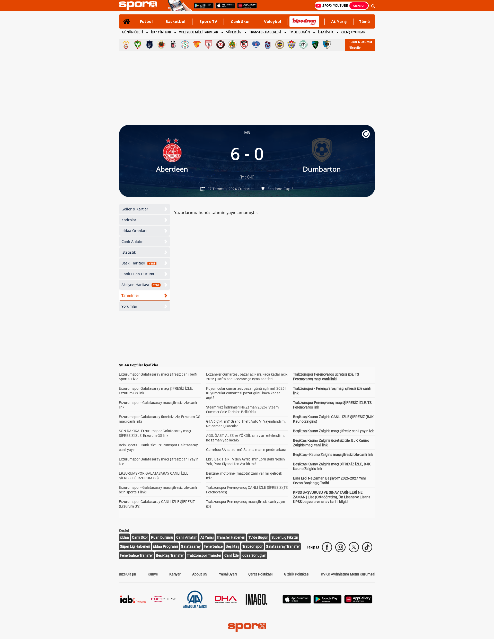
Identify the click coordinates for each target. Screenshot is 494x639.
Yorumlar (129, 306)
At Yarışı (339, 21)
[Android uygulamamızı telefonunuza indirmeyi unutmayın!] (202, 8)
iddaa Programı (165, 546)
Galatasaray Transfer (283, 546)
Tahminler (130, 295)
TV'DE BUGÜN (299, 32)
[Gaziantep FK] (244, 44)
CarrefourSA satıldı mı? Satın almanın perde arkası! (246, 450)
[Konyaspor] (303, 44)
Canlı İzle (231, 555)
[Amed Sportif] (137, 44)
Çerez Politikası (260, 574)
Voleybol (272, 21)
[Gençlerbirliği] (161, 44)
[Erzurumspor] (327, 44)
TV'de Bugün (258, 537)
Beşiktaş (232, 546)
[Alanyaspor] (232, 44)
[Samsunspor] (208, 44)
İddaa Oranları (134, 230)
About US (199, 574)
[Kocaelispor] (315, 44)
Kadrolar (128, 219)
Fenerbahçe (213, 546)
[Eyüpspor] (291, 44)
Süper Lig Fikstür (284, 537)
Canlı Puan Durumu (138, 273)
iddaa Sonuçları (254, 555)
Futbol (146, 21)
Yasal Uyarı (228, 574)
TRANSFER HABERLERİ (265, 32)
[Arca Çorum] (220, 44)
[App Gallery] (358, 602)
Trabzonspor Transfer (204, 555)
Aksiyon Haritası (140, 284)
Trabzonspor (252, 546)
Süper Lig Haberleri (135, 546)
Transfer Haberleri (231, 537)
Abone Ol (358, 5)
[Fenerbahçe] (279, 44)
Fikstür (354, 47)
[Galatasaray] (125, 44)
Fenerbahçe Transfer (136, 555)
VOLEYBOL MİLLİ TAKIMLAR (198, 32)
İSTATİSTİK (325, 32)
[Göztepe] (196, 44)
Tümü (364, 21)
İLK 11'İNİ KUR (161, 32)
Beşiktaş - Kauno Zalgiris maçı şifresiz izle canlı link (333, 454)
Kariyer (175, 574)
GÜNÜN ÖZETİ (132, 32)
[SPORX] (247, 627)
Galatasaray (191, 546)
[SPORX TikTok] (367, 547)
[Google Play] (327, 602)
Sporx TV (208, 21)
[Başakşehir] (149, 44)
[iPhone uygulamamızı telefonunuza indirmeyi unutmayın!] (223, 8)
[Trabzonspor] (267, 44)
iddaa (124, 537)
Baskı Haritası (138, 263)
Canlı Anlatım (133, 241)
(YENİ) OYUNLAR (353, 32)
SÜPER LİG (233, 32)
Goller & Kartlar (134, 209)
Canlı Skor (240, 21)
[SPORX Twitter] (353, 547)
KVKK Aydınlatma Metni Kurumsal (348, 574)
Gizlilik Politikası (296, 574)
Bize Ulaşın (127, 574)
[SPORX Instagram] (340, 547)
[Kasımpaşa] (256, 44)
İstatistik (128, 252)
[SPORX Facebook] (327, 547)
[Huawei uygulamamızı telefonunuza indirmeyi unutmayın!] (245, 8)
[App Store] (297, 602)
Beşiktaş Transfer (170, 555)
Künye (153, 574)
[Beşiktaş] (173, 44)
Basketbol (175, 21)
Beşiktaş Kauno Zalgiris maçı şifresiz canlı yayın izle (333, 431)
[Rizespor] (185, 44)
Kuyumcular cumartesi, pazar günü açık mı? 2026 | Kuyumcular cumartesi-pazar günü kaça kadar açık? (246, 393)
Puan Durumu (360, 41)
